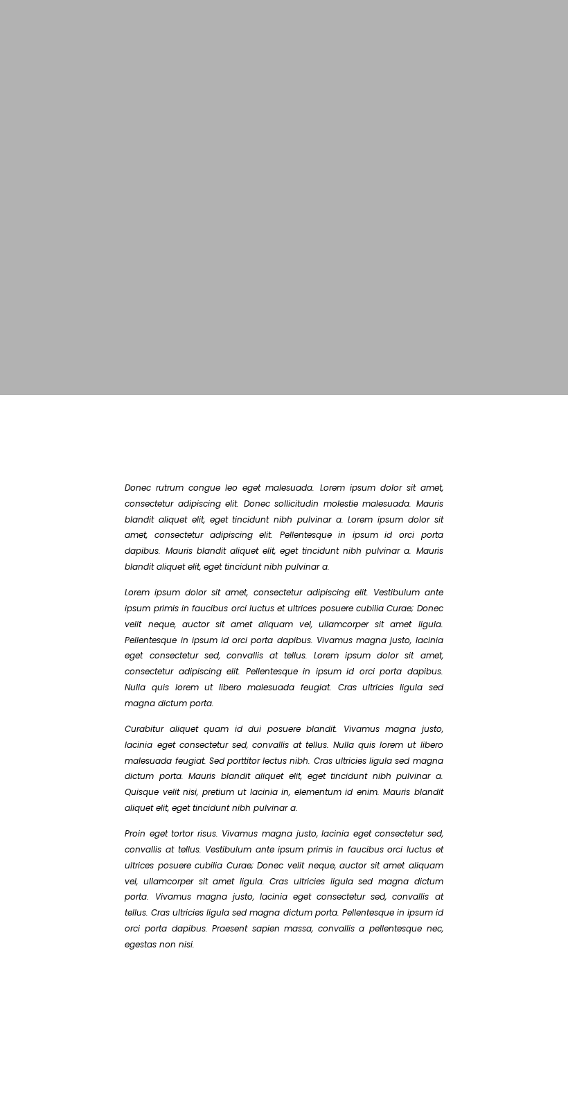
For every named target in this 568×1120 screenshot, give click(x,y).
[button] (110, 1007)
